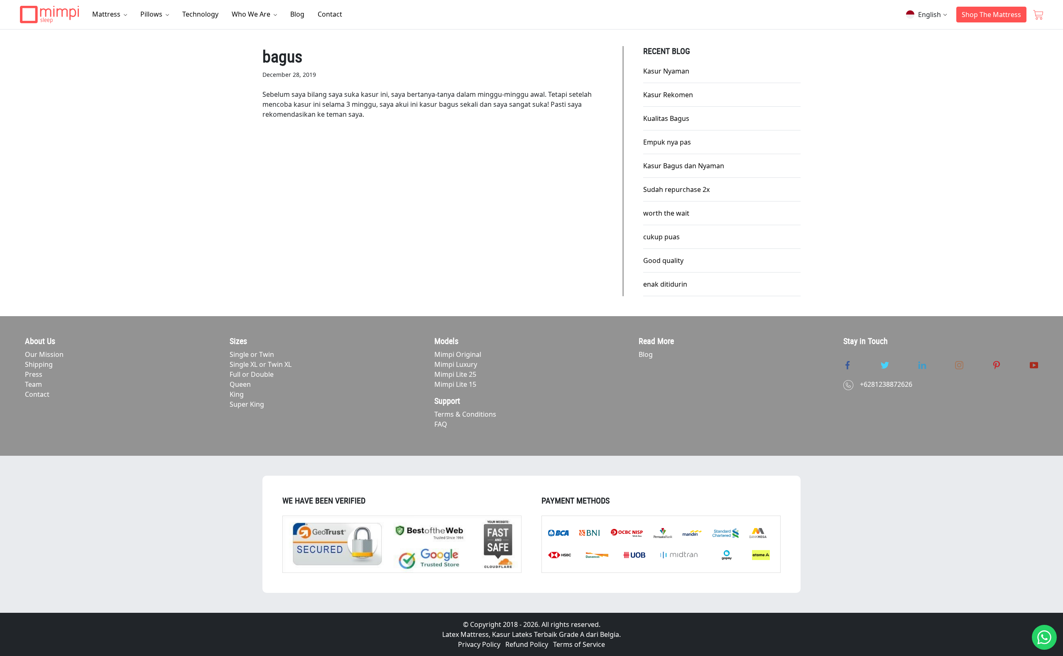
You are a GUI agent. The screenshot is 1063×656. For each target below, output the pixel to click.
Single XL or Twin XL (260, 364)
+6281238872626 (886, 384)
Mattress (107, 14)
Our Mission (44, 354)
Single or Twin (252, 354)
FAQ (440, 424)
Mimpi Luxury (455, 364)
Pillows (152, 14)
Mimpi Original (457, 354)
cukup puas (661, 236)
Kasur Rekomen (668, 94)
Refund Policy (526, 644)
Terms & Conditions (465, 414)
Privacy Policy (479, 644)
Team (33, 384)
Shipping (39, 364)
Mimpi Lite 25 (455, 374)
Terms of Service (579, 644)
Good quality (663, 260)
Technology (200, 14)
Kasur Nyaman (666, 71)
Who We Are (252, 14)
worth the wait (666, 213)
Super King (247, 404)
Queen (240, 384)
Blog (297, 14)
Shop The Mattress (991, 14)
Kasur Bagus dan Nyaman (683, 165)
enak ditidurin (665, 284)
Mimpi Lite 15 (455, 384)
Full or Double (252, 374)
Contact (330, 14)
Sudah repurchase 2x (676, 189)
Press (33, 374)
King (237, 394)
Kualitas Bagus (666, 118)
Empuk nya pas (667, 142)
